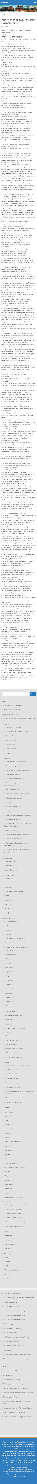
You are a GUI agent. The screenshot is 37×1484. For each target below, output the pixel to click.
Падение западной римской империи (18, 834)
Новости (6, 1284)
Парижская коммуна (12, 1087)
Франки (7, 904)
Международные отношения (14, 1015)
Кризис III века (10, 830)
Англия (7, 879)
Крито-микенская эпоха (13, 789)
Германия (8, 887)
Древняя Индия (11, 744)
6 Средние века (8, 875)
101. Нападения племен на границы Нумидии (17, 1359)
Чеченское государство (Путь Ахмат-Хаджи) (17, 1408)
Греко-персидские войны (14, 779)
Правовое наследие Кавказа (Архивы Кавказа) (18, 1393)
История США (7, 1375)
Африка (7, 1129)
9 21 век (5, 1254)
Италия (7, 896)
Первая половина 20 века (14, 1213)
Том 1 (6, 724)
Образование (10, 1053)
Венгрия (7, 883)
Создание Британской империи (15, 1028)
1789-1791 (10, 1069)
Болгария (9, 967)
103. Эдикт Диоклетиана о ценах (13, 1346)
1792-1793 (10, 1073)
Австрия (7, 1116)
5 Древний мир (7, 858)
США (6, 1032)
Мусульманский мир (11, 1176)
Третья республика (12, 1098)
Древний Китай (11, 740)
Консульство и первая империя (16, 1083)
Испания (7, 1154)
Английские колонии (12, 1036)
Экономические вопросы (14, 1226)
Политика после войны (13, 1218)
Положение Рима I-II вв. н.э (14, 839)
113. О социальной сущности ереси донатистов (18, 1298)
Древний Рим (9, 866)
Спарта (8, 802)
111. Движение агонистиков (12, 1306)
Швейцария (9, 997)
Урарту (8, 753)
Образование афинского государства (18, 794)
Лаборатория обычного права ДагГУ (14, 1384)
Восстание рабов (11, 819)
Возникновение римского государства (18, 815)
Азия (3, 14)
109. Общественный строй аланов (14, 1319)
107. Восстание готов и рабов (12, 1328)
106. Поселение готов (10, 1333)
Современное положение (14, 1222)
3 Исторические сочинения (11, 714)
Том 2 (6, 758)
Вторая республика (12, 1078)
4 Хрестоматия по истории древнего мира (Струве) (19, 718)
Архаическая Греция (12, 766)
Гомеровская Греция (12, 774)
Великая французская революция (17, 1066)
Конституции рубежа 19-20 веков (15, 947)
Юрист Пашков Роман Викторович (14, 1412)
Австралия (9, 950)
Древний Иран (10, 736)
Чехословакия (9, 1244)
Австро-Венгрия (10, 921)
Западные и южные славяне (14, 891)
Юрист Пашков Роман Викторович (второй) (17, 1417)
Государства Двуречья (13, 727)
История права (4, 2)
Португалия (8, 1184)
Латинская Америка (11, 1011)
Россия (7, 1024)
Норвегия (9, 980)
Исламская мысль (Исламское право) (15, 1371)
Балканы (7, 1133)
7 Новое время (8, 918)
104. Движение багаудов (11, 1341)
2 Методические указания (11, 710)
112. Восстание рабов (10, 1302)
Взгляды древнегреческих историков (18, 770)
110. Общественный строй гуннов (14, 1315)
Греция (8, 976)
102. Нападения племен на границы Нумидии (17, 1354)
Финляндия (8, 1236)
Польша (7, 1180)
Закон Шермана (11, 1044)
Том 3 (6, 812)
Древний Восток (10, 861)
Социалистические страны (13, 1197)
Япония (8, 1006)
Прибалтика (8, 1189)
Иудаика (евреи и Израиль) (11, 1379)
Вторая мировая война (12, 1142)
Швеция (8, 1002)
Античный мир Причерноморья (16, 761)
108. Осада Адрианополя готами (13, 1324)
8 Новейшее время (9, 1113)
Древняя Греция (10, 870)
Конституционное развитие (15, 1049)
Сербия (8, 989)
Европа (7, 1266)
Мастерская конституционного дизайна (16, 1388)
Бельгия (8, 963)
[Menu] (34, 2)
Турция (7, 1231)
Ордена (7, 900)
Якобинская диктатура (13, 1102)
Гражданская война (12, 1040)
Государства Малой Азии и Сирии (17, 732)
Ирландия (8, 1150)
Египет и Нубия (11, 749)
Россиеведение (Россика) (11, 1397)
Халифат (7, 913)
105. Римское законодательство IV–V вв (16, 1337)
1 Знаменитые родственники (12, 705)
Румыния (9, 984)
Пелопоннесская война (13, 798)
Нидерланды (9, 1020)
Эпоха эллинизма (11, 806)
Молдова (8, 1172)
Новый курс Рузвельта (13, 1209)
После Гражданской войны (14, 1057)
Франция (7, 908)
